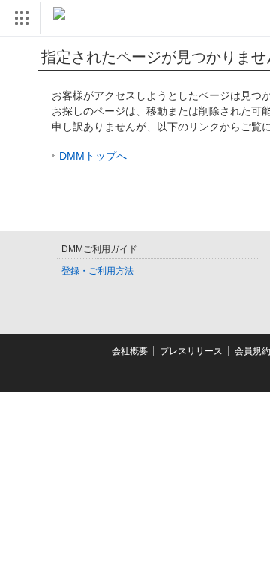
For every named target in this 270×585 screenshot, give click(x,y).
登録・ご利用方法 (98, 271)
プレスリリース (191, 351)
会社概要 (130, 351)
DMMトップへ (93, 156)
